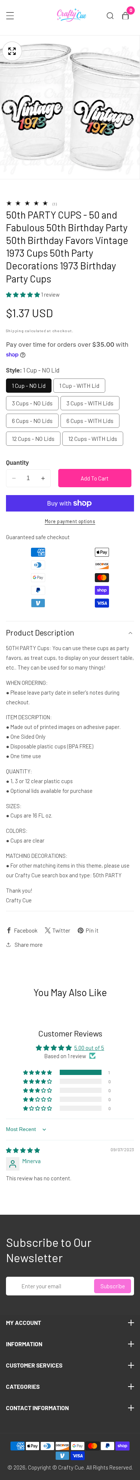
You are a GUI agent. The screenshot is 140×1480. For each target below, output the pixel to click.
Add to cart (95, 478)
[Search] (110, 15)
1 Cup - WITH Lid (79, 385)
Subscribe (112, 1286)
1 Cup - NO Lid (29, 385)
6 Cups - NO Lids (32, 420)
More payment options (70, 521)
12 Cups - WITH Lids (92, 438)
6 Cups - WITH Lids (89, 420)
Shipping (15, 330)
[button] (23, 294)
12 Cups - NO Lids (33, 438)
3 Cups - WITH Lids (89, 403)
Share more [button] (29, 944)
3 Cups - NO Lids (32, 403)
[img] (23, 1150)
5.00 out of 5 (89, 1047)
